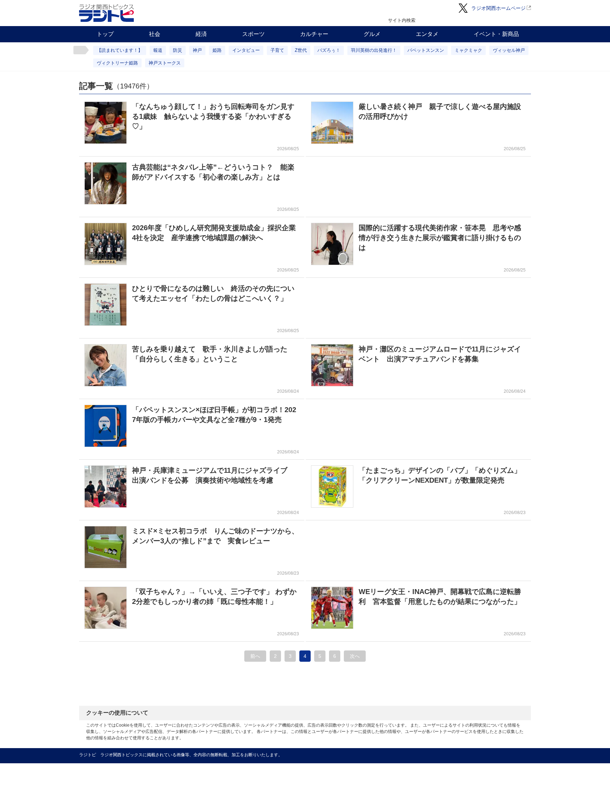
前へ (255, 656)
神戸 (197, 50)
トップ (105, 34)
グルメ (372, 34)
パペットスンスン (425, 50)
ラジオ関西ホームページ (498, 8)
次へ (355, 656)
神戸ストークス (165, 63)
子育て (277, 50)
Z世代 (301, 50)
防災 (177, 50)
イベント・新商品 (496, 34)
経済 (201, 34)
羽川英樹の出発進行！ (374, 50)
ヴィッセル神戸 (509, 50)
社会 (154, 34)
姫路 (217, 50)
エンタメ (427, 34)
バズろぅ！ (328, 50)
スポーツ (253, 34)
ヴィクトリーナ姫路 (117, 63)
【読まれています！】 (120, 50)
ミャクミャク (468, 50)
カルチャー (314, 34)
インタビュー (246, 50)
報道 (157, 50)
